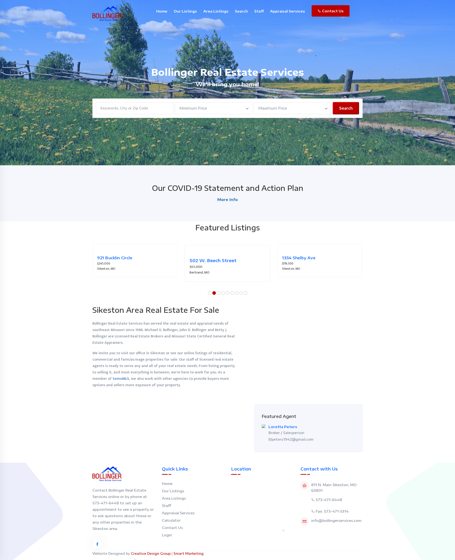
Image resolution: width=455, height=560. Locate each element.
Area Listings (215, 11)
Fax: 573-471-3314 (332, 511)
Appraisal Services (287, 11)
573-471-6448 (329, 499)
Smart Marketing (188, 553)
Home (161, 11)
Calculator (171, 520)
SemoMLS (121, 379)
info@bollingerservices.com (336, 520)
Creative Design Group (151, 553)
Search (241, 11)
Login (167, 535)
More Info (227, 199)
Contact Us (332, 11)
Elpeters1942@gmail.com (291, 439)
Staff (259, 11)
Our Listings (185, 11)
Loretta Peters (282, 427)
